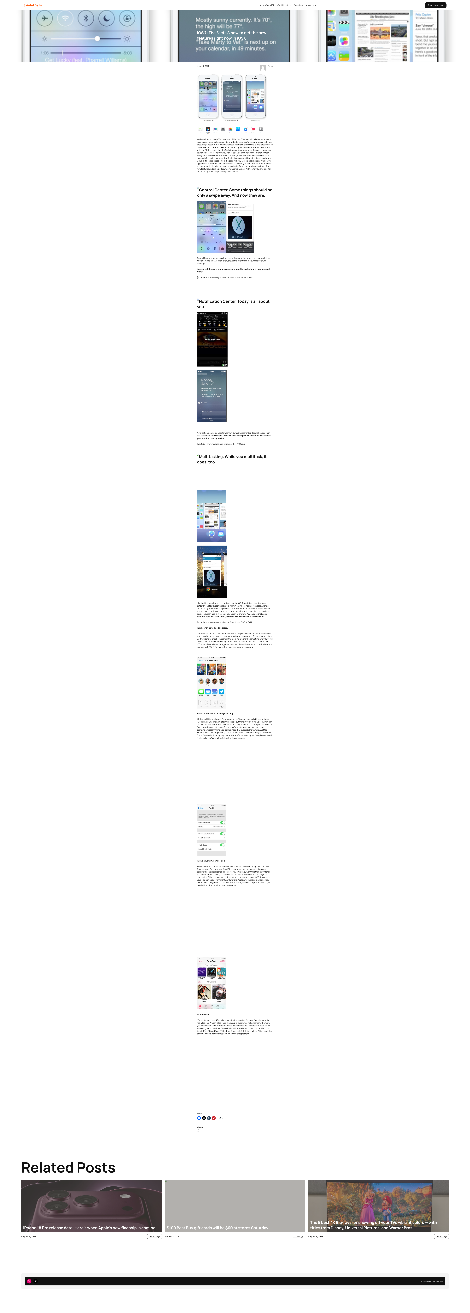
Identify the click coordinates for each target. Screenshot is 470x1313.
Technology (154, 1236)
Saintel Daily (33, 5)
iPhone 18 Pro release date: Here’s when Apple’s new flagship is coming (89, 1227)
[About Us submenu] (315, 5)
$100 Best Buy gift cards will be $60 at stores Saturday (217, 1227)
